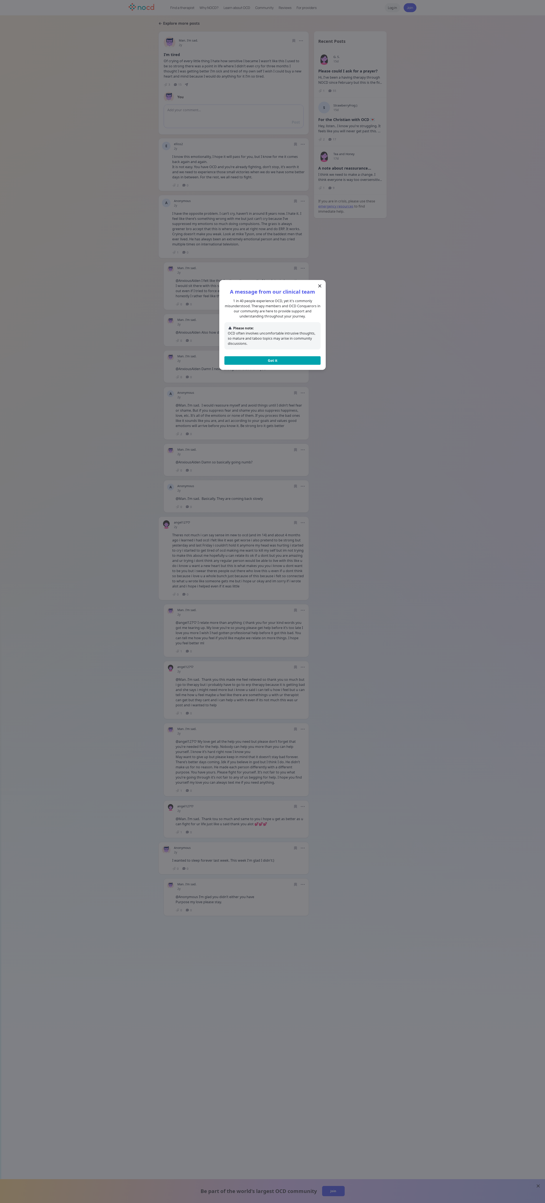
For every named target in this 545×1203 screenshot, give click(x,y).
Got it (272, 360)
